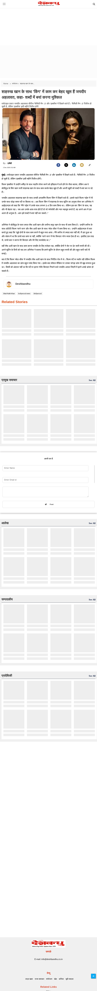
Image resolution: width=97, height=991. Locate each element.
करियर (61, 979)
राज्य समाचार (39, 979)
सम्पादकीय (7, 599)
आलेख (5, 523)
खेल (55, 979)
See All (92, 380)
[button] (4, 5)
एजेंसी (10, 163)
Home (6, 84)
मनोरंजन (49, 979)
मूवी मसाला (70, 979)
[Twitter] (66, 165)
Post (51, 504)
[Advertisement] (48, 24)
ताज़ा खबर (29, 979)
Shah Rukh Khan (9, 294)
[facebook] (58, 165)
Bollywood (38, 294)
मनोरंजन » (15, 84)
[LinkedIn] (74, 165)
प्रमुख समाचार (9, 380)
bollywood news (24, 294)
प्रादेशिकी (7, 675)
